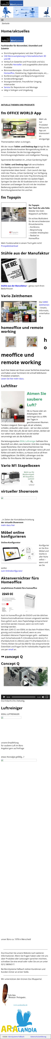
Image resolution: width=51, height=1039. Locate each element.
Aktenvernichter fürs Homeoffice (20, 580)
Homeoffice (9, 73)
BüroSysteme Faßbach (16, 1037)
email (10, 649)
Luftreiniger (12, 708)
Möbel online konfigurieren (13, 534)
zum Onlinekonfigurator (12, 571)
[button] (25, 683)
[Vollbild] (47, 697)
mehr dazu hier (8, 525)
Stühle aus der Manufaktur (25, 253)
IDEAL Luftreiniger (28, 441)
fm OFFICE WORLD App (21, 112)
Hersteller (17, 64)
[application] (25, 683)
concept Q (14, 656)
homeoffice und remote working (22, 329)
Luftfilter (9, 385)
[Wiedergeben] (4, 697)
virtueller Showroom (19, 491)
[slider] (23, 697)
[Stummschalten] (43, 697)
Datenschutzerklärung (38, 1037)
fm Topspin (11, 197)
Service (7, 87)
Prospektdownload (9, 246)
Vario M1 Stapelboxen (20, 465)
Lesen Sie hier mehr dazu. (12, 378)
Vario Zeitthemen (16, 295)
